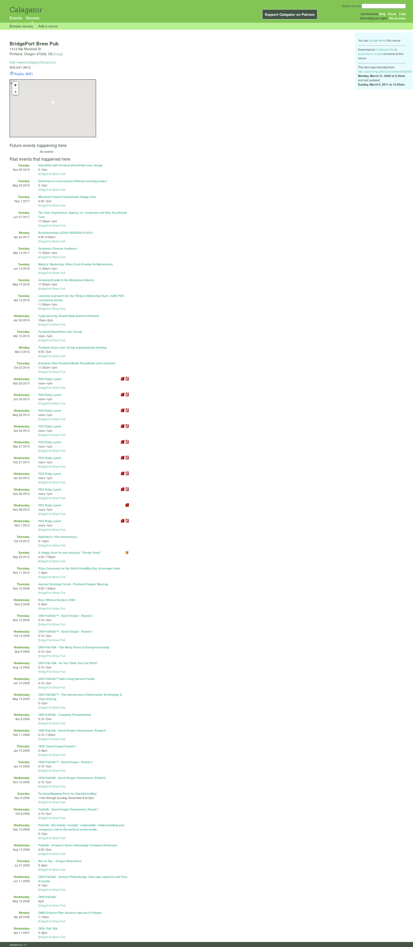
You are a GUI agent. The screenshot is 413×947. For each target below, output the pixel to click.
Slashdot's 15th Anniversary (57, 537)
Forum (392, 14)
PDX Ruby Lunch (49, 379)
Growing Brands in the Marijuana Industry (66, 280)
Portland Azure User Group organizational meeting (72, 347)
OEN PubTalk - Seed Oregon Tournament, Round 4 (72, 730)
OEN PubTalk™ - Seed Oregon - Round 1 (65, 631)
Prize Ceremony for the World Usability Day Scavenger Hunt (79, 568)
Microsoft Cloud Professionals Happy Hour (67, 197)
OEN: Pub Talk (48, 928)
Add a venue (48, 25)
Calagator (26, 9)
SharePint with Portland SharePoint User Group (70, 165)
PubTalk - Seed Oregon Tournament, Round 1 (68, 809)
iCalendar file (385, 49)
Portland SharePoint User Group (60, 331)
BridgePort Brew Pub (51, 174)
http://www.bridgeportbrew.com (33, 62)
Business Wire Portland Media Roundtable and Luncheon (76, 363)
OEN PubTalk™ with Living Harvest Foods (66, 679)
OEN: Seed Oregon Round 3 (57, 746)
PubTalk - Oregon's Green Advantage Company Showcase (77, 845)
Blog (382, 14)
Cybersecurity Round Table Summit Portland (68, 316)
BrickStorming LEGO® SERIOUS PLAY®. (65, 232)
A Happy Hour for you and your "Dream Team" (69, 552)
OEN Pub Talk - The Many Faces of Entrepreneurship (73, 647)
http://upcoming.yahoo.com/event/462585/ (385, 71)
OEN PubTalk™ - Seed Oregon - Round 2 (65, 615)
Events (16, 18)
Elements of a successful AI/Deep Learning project (72, 181)
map (58, 53)
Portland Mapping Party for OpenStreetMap (67, 793)
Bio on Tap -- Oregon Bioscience (60, 861)
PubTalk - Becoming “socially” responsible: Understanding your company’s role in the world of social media (81, 827)
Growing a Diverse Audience (57, 248)
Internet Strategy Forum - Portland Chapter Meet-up (73, 584)
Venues (32, 18)
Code (402, 14)
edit (371, 40)
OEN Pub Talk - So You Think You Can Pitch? (68, 663)
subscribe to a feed (370, 54)
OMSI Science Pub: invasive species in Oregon (70, 912)
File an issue (397, 18)
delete (382, 40)
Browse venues (21, 25)
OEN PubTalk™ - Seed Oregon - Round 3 (65, 762)
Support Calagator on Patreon (290, 14)
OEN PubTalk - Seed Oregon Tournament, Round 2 (72, 778)
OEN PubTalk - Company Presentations (64, 714)
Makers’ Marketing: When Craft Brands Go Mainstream (75, 264)
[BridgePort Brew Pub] (53, 103)
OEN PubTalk (47, 897)
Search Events (351, 6)
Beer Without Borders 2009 (56, 600)
